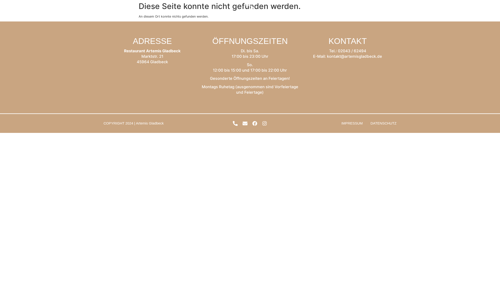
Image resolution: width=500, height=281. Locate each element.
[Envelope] (472, 12)
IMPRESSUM (352, 123)
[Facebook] (481, 12)
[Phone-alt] (462, 12)
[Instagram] (491, 12)
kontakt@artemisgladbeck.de (354, 56)
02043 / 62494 (352, 51)
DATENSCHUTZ (383, 123)
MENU (20, 11)
